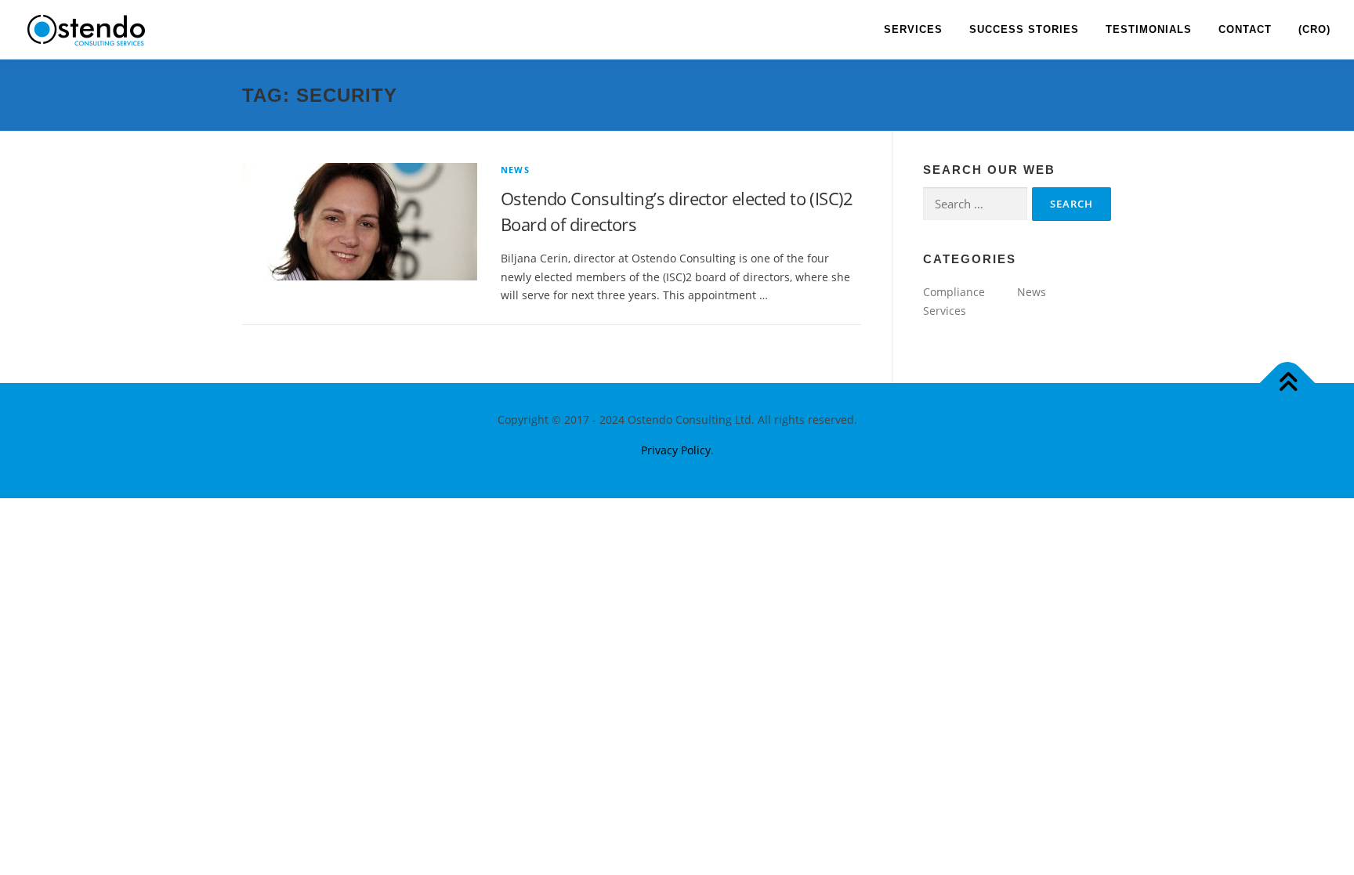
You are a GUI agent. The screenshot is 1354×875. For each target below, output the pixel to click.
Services (913, 29)
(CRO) (1314, 29)
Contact (1245, 29)
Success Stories (1024, 29)
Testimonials (1149, 29)
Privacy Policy (676, 450)
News (515, 169)
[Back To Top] (1288, 382)
